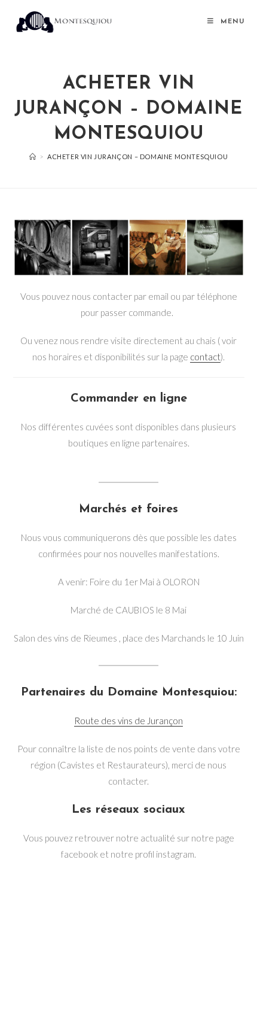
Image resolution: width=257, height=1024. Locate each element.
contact (205, 356)
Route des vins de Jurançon (128, 720)
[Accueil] (32, 156)
